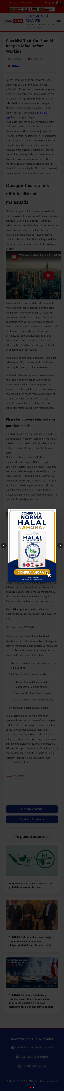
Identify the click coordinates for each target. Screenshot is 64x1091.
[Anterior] (4, 545)
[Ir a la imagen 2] (33, 1087)
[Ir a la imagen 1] (30, 1087)
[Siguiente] (60, 545)
